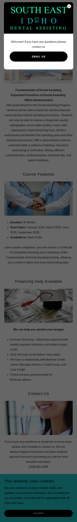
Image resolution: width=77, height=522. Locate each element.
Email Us (38, 56)
